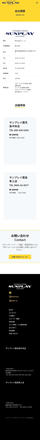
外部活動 (12, 322)
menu (37, 3)
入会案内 (12, 316)
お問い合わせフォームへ (20, 257)
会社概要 (12, 331)
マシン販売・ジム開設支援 (18, 325)
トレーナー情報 (14, 319)
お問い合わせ (13, 333)
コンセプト (12, 313)
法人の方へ (12, 328)
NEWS (11, 310)
